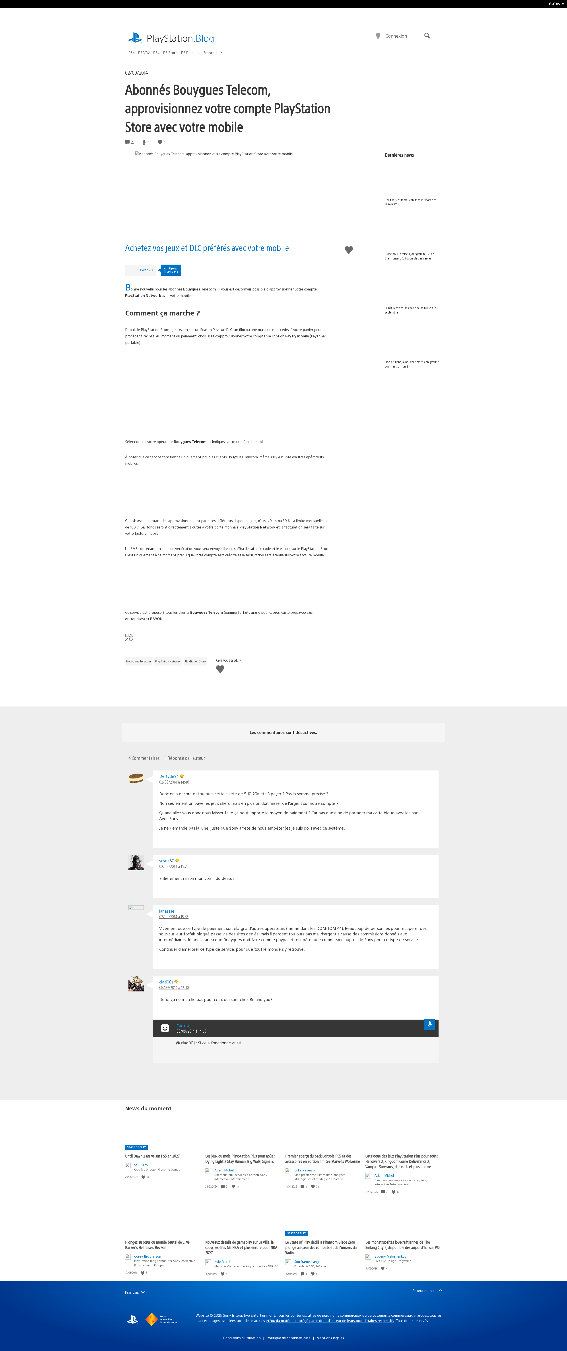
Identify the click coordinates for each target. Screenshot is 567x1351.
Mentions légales (330, 1338)
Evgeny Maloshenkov (390, 1256)
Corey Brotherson (147, 1256)
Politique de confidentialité (289, 1338)
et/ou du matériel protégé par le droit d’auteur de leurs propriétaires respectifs (330, 1320)
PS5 (131, 52)
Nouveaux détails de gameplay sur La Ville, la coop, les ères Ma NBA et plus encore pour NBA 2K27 (241, 1247)
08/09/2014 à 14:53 (191, 1031)
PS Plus (187, 52)
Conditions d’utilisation (242, 1338)
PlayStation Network (167, 661)
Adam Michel (224, 1170)
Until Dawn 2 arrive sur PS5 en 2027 (152, 1155)
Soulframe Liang (306, 1261)
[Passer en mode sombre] (378, 36)
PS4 (156, 52)
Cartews (146, 270)
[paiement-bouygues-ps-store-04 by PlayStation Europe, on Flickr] (228, 413)
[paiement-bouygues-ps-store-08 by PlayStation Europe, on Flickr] (228, 583)
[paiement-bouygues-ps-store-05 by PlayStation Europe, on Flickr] (228, 492)
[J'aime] (144, 1177)
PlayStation (180, 38)
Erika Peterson (305, 1170)
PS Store (170, 52)
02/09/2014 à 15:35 (173, 916)
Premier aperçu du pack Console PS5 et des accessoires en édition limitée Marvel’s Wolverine (322, 1158)
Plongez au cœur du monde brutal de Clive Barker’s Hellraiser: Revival (157, 1244)
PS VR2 (144, 52)
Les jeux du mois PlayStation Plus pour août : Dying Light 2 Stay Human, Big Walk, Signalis (240, 1158)
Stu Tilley (141, 1165)
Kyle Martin (222, 1261)
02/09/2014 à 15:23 (173, 866)
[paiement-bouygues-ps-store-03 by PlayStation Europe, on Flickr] (228, 371)
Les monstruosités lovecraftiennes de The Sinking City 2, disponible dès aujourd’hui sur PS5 (403, 1244)
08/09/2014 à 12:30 (174, 987)
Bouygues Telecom (138, 661)
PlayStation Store (195, 661)
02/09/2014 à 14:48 (174, 781)
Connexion (396, 36)
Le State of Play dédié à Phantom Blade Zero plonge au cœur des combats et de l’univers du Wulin (321, 1247)
